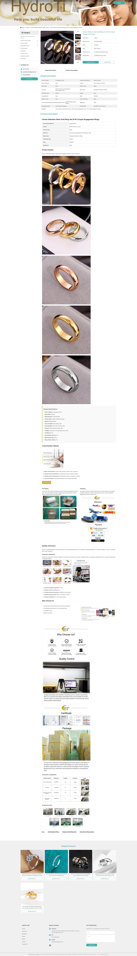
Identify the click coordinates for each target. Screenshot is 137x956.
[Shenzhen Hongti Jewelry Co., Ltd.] (6, 3)
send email (92, 945)
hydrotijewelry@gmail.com (29, 72)
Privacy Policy (31, 954)
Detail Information (50, 70)
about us (79, 3)
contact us (107, 3)
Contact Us (25, 944)
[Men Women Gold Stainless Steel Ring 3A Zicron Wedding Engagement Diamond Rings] (32, 894)
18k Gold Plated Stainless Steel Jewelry (40, 27)
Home (73, 3)
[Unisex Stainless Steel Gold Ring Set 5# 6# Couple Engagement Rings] (57, 47)
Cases (23, 941)
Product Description (72, 70)
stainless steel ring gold (69, 832)
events (99, 3)
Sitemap (38, 954)
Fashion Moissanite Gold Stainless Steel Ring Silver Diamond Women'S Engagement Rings (32, 874)
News (23, 939)
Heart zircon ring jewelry (87, 832)
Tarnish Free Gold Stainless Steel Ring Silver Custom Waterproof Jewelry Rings (81, 874)
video (93, 3)
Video (23, 936)
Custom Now (46, 482)
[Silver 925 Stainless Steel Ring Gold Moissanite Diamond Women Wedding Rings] (56, 861)
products (86, 3)
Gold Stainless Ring (53, 832)
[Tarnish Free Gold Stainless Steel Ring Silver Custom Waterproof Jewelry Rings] (80, 861)
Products (28, 27)
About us (24, 931)
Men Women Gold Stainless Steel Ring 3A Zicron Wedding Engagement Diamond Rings (32, 907)
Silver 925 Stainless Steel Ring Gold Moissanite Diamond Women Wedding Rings (56, 874)
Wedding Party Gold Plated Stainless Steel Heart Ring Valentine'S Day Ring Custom (104, 874)
